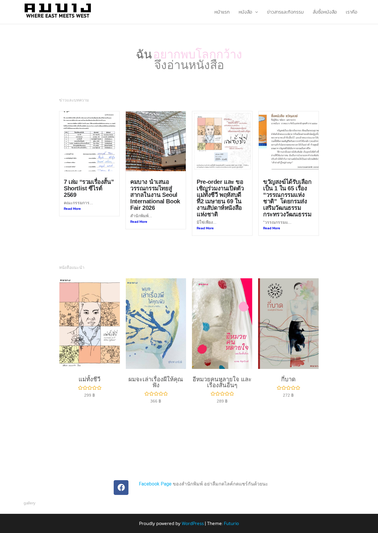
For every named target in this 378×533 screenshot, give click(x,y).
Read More (72, 208)
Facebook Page (155, 484)
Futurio (231, 523)
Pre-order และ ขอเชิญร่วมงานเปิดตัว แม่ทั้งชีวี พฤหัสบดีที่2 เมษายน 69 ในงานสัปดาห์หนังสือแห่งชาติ (220, 198)
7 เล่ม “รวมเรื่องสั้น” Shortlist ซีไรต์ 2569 (89, 188)
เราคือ (351, 11)
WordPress (193, 523)
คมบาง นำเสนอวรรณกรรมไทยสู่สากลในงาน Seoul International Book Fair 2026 (155, 195)
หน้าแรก (222, 11)
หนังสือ (245, 11)
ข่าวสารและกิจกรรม (285, 11)
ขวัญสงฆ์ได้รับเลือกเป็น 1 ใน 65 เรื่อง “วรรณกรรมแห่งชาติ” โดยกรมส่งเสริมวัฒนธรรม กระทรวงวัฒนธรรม (287, 198)
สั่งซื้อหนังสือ (325, 11)
